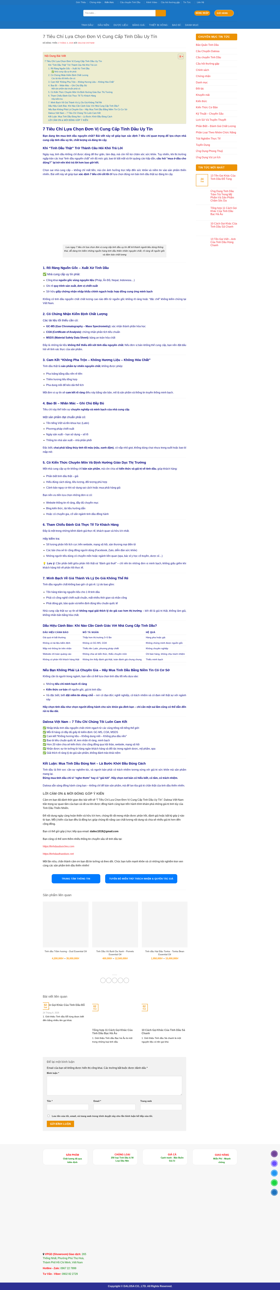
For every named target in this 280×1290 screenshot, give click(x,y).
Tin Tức (187, 2)
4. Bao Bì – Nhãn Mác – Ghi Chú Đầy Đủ (67, 85)
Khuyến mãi (203, 95)
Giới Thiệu (81, 2)
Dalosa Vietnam (86, 43)
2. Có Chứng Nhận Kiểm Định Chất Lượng (68, 75)
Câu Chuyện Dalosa (207, 51)
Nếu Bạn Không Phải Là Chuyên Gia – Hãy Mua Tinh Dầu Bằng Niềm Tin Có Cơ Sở (87, 109)
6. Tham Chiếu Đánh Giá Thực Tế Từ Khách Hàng (72, 96)
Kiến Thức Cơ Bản (207, 107)
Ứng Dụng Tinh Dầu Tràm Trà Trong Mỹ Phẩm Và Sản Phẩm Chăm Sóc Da (222, 196)
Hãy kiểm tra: (57, 99)
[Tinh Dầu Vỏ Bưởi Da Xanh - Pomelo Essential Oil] (115, 924)
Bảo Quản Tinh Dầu (207, 45)
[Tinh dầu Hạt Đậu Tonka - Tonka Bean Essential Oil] (164, 924)
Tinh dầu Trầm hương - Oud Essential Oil (66, 951)
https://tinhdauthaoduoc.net (58, 853)
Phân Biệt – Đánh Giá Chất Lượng (216, 126)
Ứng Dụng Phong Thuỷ (209, 151)
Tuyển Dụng (203, 145)
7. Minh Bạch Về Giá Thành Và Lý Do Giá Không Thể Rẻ (75, 102)
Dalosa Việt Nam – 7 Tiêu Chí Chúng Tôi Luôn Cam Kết (74, 113)
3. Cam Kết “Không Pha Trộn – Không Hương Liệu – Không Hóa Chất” (81, 82)
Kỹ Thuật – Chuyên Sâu (209, 113)
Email (97, 1101)
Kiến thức (109, 2)
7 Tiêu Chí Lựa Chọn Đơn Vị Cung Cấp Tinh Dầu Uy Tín (73, 61)
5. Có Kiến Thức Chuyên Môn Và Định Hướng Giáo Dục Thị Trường (80, 92)
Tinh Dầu (87, 25)
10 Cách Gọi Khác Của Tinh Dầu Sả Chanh (163, 1032)
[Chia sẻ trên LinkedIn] (126, 980)
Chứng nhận (95, 2)
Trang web (146, 1101)
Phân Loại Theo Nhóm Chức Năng (216, 132)
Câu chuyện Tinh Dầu (130, 2)
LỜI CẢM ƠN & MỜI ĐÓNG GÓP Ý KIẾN (68, 120)
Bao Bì (176, 25)
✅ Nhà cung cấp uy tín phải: (64, 72)
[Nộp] (161, 13)
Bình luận (53, 1073)
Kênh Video (151, 2)
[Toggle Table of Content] (179, 56)
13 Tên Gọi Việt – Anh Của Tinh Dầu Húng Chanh (223, 242)
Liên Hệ (200, 2)
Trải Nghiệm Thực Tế (208, 138)
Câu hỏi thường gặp (170, 2)
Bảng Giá (138, 25)
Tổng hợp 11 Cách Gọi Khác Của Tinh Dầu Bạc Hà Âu (112, 1032)
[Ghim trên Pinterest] (120, 980)
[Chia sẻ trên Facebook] (103, 980)
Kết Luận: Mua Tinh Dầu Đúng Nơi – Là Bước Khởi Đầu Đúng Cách (80, 116)
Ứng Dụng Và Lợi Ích (208, 157)
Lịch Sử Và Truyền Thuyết (211, 119)
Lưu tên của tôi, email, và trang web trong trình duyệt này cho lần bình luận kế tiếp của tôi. (102, 1116)
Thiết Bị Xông (158, 25)
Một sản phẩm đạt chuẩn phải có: (66, 89)
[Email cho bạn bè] (114, 980)
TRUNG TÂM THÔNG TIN (76, 878)
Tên (49, 1101)
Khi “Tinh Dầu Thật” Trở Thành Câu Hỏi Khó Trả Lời (72, 65)
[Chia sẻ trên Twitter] (108, 980)
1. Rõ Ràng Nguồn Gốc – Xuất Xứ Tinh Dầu (68, 68)
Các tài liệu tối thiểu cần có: (64, 78)
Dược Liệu (121, 25)
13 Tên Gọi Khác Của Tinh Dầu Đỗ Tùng (64, 1007)
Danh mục (192, 25)
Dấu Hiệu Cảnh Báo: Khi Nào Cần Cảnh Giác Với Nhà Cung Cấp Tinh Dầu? (83, 106)
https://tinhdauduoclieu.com (59, 846)
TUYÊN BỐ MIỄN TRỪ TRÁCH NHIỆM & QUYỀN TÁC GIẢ (141, 878)
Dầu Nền (103, 25)
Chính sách (202, 70)
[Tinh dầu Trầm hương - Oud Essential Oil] (65, 924)
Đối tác (200, 88)
